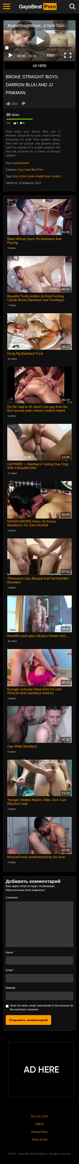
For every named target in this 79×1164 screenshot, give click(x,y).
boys (15, 176)
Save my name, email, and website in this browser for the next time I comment (41, 1007)
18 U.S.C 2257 (39, 1116)
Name (10, 952)
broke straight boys (39, 176)
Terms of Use (39, 1139)
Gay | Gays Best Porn (30, 169)
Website (10, 987)
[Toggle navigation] (6, 6)
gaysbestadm (21, 163)
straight (56, 176)
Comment (12, 897)
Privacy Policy (39, 1131)
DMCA (39, 1124)
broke (23, 176)
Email (10, 970)
